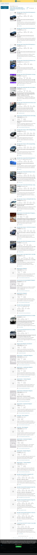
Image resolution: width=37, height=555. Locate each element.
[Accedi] (36, 1)
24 (30, 537)
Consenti (18, 546)
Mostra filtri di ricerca (5, 7)
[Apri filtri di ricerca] (34, 1)
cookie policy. (19, 544)
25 (32, 537)
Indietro (3, 3)
